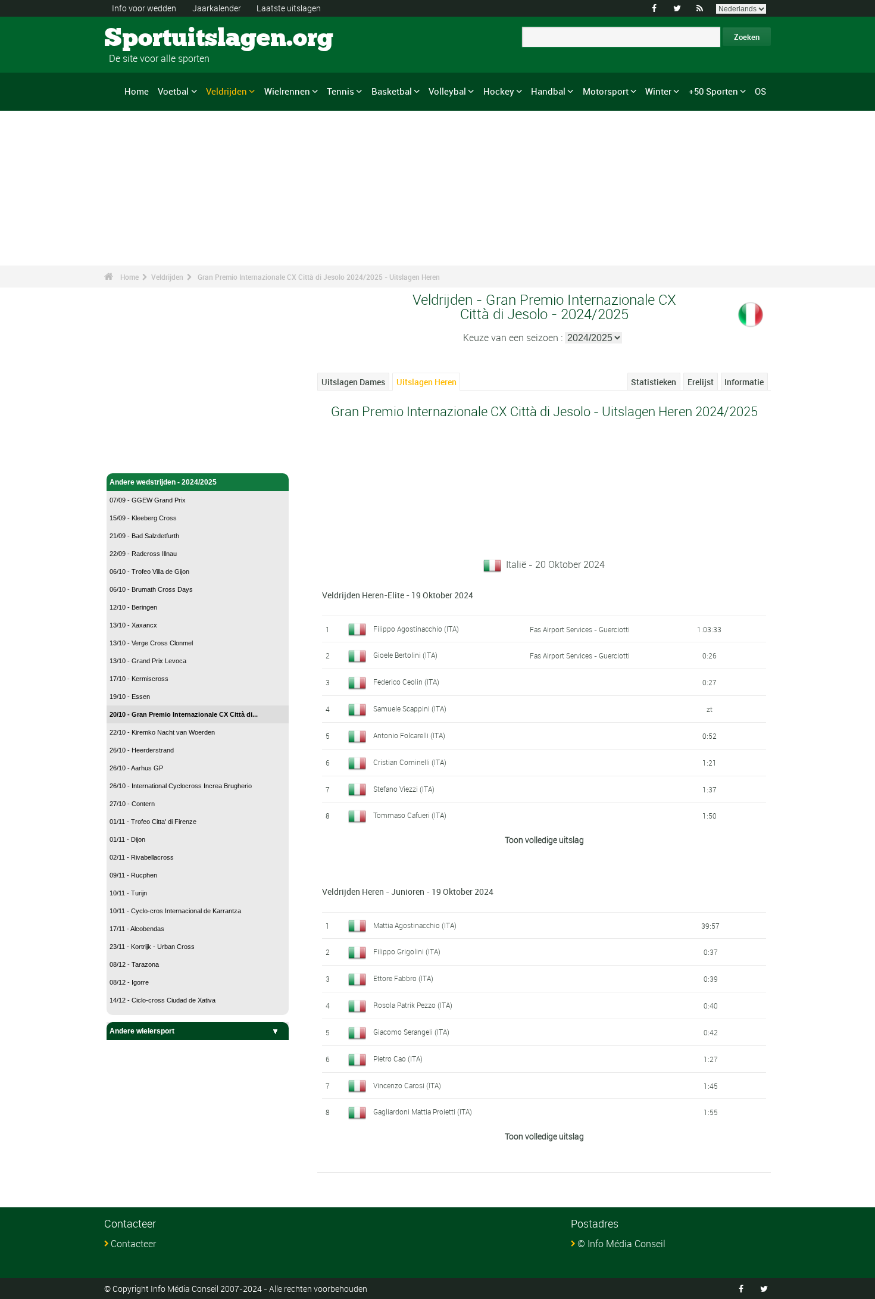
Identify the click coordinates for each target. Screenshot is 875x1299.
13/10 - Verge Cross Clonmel (151, 643)
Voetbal (173, 91)
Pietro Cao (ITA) (398, 1058)
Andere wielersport (142, 1031)
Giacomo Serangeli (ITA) (411, 1031)
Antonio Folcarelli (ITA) (409, 735)
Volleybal (447, 91)
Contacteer (133, 1243)
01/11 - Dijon (127, 839)
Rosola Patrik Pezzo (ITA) (412, 1005)
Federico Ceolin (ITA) (406, 681)
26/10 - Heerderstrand (142, 750)
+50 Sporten (713, 91)
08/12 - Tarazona (134, 964)
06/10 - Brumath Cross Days (151, 589)
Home (136, 91)
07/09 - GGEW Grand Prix (148, 500)
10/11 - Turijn (128, 893)
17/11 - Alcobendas (137, 928)
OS (760, 91)
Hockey (498, 91)
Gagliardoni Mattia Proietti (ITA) (422, 1111)
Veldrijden (226, 91)
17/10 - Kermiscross (139, 678)
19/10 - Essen (130, 696)
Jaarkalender (216, 8)
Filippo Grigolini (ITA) (406, 951)
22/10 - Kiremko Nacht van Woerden (162, 732)
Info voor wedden (144, 8)
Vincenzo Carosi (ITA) (407, 1085)
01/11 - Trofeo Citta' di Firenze (153, 821)
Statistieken (653, 382)
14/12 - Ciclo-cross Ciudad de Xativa (162, 1000)
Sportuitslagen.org (149, 38)
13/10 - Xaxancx (133, 625)
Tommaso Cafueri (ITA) (409, 815)
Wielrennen (287, 91)
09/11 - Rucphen (133, 875)
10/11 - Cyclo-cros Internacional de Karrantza (175, 910)
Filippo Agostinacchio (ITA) (416, 628)
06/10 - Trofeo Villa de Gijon (149, 571)
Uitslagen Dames (353, 382)
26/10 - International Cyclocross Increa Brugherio (181, 785)
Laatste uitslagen (289, 8)
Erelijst (701, 382)
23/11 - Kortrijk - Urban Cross (152, 946)
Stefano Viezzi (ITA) (404, 789)
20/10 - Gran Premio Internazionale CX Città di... (184, 714)
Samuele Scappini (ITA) (409, 708)
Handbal (548, 91)
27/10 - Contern (132, 803)
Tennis (340, 91)
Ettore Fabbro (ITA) (403, 978)
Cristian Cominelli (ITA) (409, 762)
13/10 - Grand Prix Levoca (148, 660)
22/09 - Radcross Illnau (143, 553)
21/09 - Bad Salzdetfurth (144, 535)
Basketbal (391, 91)
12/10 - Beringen (133, 607)
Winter (658, 91)
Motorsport (606, 91)
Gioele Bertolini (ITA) (405, 655)
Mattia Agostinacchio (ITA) (415, 925)
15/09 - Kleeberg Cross (143, 518)
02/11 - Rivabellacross (142, 857)
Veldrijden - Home (139, 457)
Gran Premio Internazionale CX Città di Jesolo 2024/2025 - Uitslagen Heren (319, 277)
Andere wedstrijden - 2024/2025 (163, 482)
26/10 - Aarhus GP (136, 768)
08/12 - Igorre (129, 982)
